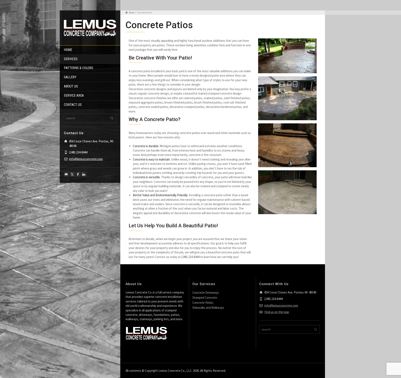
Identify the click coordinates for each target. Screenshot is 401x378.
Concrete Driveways (205, 293)
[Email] (66, 174)
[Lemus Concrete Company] (90, 27)
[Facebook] (78, 174)
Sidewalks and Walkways (208, 308)
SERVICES (70, 59)
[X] (72, 174)
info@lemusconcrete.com (86, 159)
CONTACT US (73, 105)
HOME (68, 50)
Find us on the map (276, 312)
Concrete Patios (202, 303)
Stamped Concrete (204, 298)
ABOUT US (71, 86)
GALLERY (70, 77)
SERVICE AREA (74, 95)
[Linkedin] (83, 174)
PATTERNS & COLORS (78, 68)
